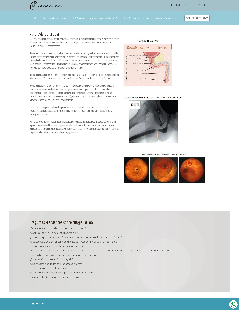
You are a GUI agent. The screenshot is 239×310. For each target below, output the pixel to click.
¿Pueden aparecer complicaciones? (48, 268)
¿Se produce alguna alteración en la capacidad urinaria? (59, 246)
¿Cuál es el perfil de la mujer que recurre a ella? (54, 232)
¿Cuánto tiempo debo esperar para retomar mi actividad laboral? (64, 254)
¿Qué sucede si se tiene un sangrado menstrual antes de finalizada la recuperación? (73, 241)
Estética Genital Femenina (136, 18)
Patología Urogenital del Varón (104, 18)
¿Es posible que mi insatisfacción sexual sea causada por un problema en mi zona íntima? (76, 237)
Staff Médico (78, 18)
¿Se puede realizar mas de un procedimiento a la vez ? (58, 228)
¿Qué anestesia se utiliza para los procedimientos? (56, 263)
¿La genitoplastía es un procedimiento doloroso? (55, 276)
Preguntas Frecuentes (165, 18)
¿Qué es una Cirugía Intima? (54, 18)
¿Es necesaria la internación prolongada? (51, 259)
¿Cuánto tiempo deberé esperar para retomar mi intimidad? (61, 272)
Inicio (34, 18)
